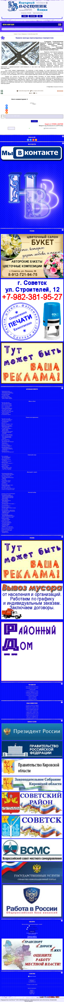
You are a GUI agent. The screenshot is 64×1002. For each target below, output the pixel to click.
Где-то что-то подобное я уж (32, 716)
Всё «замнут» (33, 925)
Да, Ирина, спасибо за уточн (32, 717)
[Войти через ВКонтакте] (6, 108)
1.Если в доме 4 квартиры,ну (32, 710)
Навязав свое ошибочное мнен (32, 708)
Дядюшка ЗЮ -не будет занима (32, 706)
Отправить (34, 121)
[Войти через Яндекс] (6, 110)
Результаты (28, 933)
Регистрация (32, 16)
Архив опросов (35, 933)
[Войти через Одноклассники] (6, 112)
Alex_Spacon (35, 90)
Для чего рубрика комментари (32, 709)
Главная (24, 16)
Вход (40, 16)
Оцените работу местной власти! (32, 937)
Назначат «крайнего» (33, 927)
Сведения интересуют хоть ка (32, 713)
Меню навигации (8, 25)
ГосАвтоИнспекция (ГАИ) (24, 90)
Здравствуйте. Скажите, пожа (32, 712)
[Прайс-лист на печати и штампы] (32, 341)
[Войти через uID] (6, 105)
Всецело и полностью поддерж (32, 705)
